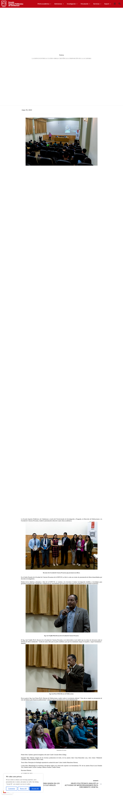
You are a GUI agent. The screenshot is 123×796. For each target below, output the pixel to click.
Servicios (96, 4)
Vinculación (84, 4)
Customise (11, 788)
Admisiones (58, 4)
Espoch (106, 4)
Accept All (35, 788)
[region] (23, 783)
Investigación (71, 4)
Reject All (23, 788)
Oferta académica (43, 4)
